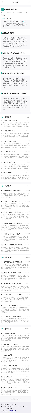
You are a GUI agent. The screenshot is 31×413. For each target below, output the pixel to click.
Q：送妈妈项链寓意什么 (8, 130)
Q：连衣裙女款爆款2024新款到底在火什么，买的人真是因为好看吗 (12, 212)
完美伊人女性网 (5, 408)
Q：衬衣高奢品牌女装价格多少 (10, 365)
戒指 (2, 18)
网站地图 (14, 404)
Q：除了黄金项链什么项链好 (9, 120)
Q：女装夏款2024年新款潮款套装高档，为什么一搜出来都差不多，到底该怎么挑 (12, 190)
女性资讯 (3, 404)
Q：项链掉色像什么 (6, 376)
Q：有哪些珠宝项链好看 (8, 162)
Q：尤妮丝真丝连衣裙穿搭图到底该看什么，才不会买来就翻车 (11, 244)
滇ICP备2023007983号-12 (21, 406)
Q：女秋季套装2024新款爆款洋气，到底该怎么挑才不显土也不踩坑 (12, 201)
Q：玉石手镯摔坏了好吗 (8, 151)
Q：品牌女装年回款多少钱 (8, 333)
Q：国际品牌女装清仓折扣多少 (10, 344)
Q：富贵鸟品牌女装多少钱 (8, 387)
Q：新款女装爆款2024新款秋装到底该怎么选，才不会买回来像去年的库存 (12, 223)
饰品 (3, 15)
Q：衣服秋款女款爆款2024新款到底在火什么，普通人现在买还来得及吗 (12, 234)
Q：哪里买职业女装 (6, 355)
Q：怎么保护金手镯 (6, 172)
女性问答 (9, 404)
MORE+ (27, 117)
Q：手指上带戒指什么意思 (8, 141)
